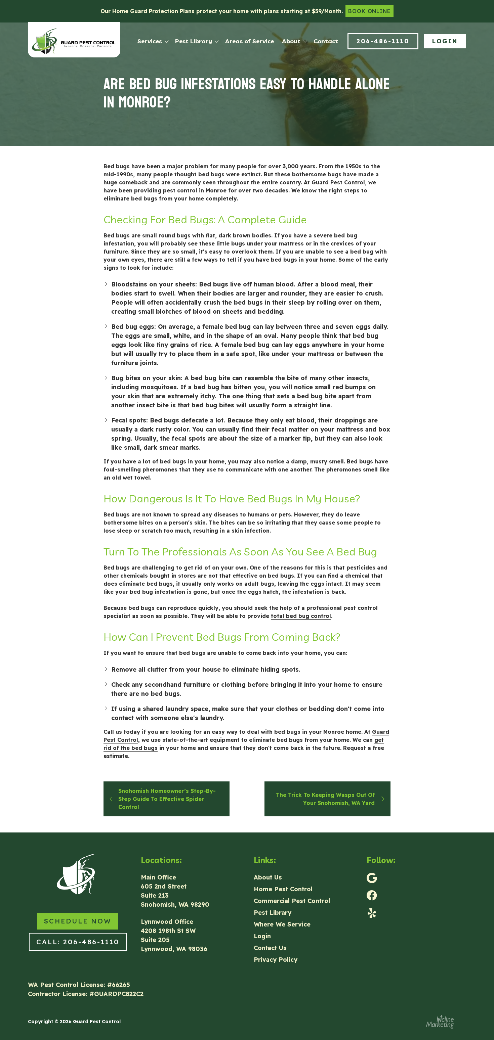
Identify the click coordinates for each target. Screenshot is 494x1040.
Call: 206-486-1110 (77, 942)
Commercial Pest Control (292, 901)
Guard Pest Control (338, 182)
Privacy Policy (275, 959)
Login (445, 41)
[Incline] (440, 1021)
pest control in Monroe (195, 190)
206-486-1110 (383, 41)
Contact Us (270, 948)
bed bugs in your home (303, 259)
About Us (268, 877)
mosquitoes (159, 387)
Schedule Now (78, 921)
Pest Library (272, 912)
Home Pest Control (283, 889)
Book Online (369, 11)
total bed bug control (301, 616)
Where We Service (282, 924)
